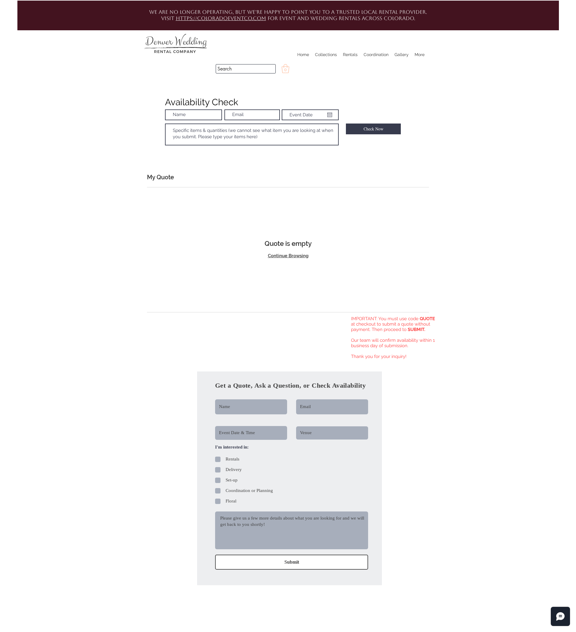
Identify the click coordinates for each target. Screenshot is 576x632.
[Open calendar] (329, 114)
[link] (285, 68)
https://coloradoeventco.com (221, 18)
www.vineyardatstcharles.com (160, 365)
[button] (547, 102)
